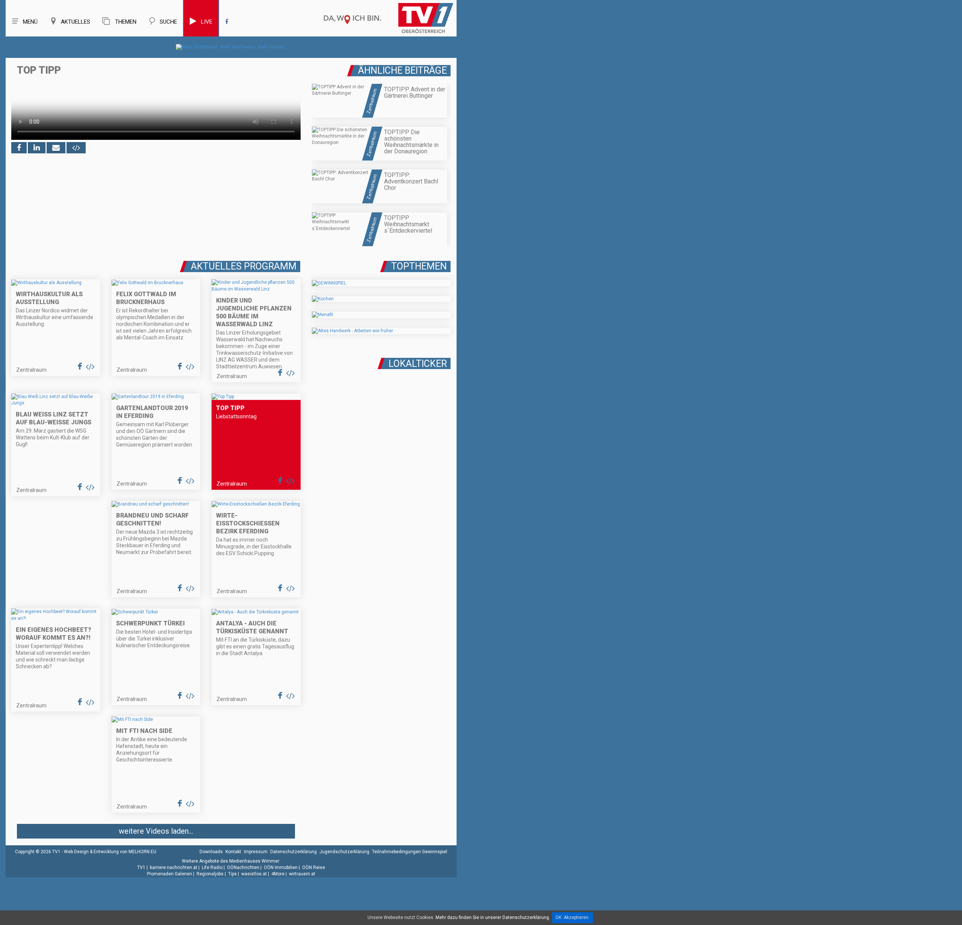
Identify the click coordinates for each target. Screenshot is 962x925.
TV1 (141, 867)
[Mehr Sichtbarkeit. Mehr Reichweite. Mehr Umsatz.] (231, 47)
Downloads (211, 851)
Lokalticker (418, 363)
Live (206, 21)
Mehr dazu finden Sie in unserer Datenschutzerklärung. (493, 917)
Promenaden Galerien (169, 874)
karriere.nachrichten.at (173, 867)
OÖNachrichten (243, 867)
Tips (232, 874)
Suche (168, 21)
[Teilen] (56, 147)
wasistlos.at (254, 874)
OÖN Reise (313, 867)
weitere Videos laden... (156, 831)
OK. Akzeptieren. (572, 917)
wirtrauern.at (302, 874)
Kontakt (233, 851)
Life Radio (212, 867)
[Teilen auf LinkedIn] (36, 147)
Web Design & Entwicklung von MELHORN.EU (110, 851)
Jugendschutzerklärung (344, 851)
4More (277, 874)
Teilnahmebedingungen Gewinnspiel (409, 851)
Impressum (256, 851)
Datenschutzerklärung (293, 851)
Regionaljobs (210, 874)
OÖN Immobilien (281, 867)
